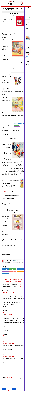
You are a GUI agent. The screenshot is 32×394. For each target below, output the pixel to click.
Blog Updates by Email (28, 24)
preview (26, 54)
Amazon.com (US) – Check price (5, 269)
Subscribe (28, 52)
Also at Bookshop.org (16, 126)
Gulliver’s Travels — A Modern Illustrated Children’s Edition (28, 42)
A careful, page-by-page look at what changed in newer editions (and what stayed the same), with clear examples (12, 279)
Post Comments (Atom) (7, 390)
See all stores (18, 128)
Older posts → (14, 388)
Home (22, 388)
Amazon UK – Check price (5, 273)
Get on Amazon (18, 123)
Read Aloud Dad (5, 292)
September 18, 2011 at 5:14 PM (10, 292)
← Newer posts (4, 388)
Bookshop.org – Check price (5, 271)
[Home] (16, 3)
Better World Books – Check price (12, 271)
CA (22, 128)
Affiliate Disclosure (27, 28)
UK (23, 128)
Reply (3, 312)
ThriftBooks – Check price (12, 269)
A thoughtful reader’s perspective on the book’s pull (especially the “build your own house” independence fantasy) (12, 281)
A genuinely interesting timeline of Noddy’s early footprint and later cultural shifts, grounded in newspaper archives (12, 285)
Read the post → (27, 44)
